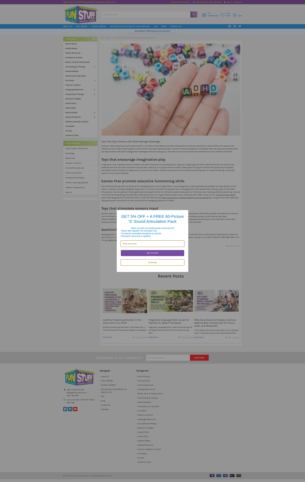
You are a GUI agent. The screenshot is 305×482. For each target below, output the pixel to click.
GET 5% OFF (152, 253)
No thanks (152, 262)
